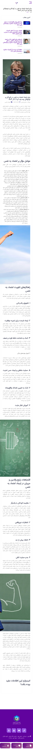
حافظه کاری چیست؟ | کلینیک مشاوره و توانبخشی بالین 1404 (12, 50)
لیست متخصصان (4, 745)
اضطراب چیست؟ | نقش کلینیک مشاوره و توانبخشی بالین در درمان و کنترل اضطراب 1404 (13, 32)
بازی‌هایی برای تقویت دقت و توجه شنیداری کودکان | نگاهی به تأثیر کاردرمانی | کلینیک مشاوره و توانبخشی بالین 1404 (12, 41)
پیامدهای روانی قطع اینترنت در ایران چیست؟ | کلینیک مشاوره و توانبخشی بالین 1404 (12, 23)
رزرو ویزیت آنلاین (15, 745)
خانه (31, 12)
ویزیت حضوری (27, 745)
